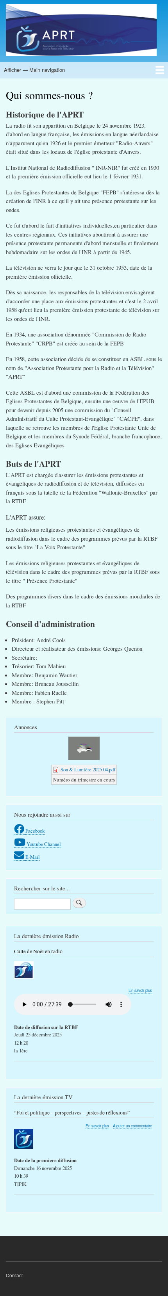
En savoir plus (140, 990)
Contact (14, 1275)
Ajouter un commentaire (132, 1126)
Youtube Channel (44, 844)
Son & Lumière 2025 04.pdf (88, 769)
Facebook (35, 831)
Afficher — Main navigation (34, 69)
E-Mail (32, 857)
